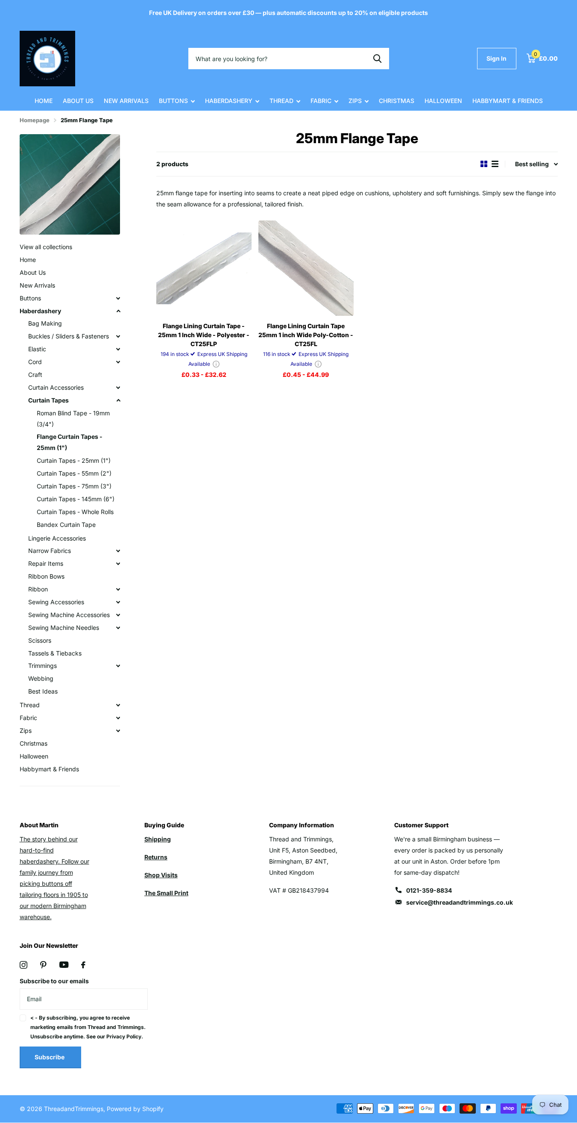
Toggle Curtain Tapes (118, 400)
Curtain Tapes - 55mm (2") (74, 473)
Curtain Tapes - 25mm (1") (74, 460)
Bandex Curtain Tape (66, 524)
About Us (78, 100)
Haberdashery (228, 100)
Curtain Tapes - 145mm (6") (75, 499)
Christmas (396, 100)
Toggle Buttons (118, 298)
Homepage (35, 120)
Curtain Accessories (56, 387)
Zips (355, 100)
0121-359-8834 (429, 890)
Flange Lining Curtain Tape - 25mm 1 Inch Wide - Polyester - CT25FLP (203, 334)
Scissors (39, 640)
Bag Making (45, 323)
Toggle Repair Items (118, 563)
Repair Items (45, 563)
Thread (281, 100)
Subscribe (50, 1057)
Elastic (37, 349)
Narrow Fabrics (49, 550)
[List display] (495, 164)
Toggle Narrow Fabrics (118, 550)
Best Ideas (43, 691)
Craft (35, 374)
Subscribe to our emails (54, 981)
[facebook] (83, 964)
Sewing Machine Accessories (69, 614)
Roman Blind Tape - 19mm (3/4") (73, 418)
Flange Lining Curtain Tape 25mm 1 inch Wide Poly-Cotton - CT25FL (305, 334)
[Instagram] (23, 965)
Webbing (40, 678)
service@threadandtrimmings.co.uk (459, 902)
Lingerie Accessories (57, 538)
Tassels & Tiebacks (55, 653)
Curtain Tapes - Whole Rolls (75, 511)
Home (44, 100)
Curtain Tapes (48, 400)
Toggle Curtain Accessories (118, 387)
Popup (216, 364)
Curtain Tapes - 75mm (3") (74, 486)
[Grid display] (483, 164)
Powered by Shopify (135, 1108)
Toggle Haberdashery (118, 311)
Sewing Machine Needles (63, 627)
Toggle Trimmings (118, 665)
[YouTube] (63, 964)
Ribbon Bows (46, 576)
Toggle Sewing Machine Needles (118, 627)
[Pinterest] (43, 965)
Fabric (320, 100)
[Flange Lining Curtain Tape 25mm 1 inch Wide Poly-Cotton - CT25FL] (306, 268)
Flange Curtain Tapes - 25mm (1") (70, 442)
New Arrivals (126, 100)
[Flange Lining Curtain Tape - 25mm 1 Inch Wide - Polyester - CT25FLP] (204, 268)
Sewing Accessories (56, 602)
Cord (35, 361)
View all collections (46, 246)
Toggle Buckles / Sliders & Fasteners (118, 336)
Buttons (173, 100)
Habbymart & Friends (507, 100)
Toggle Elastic (118, 349)
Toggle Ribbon (118, 589)
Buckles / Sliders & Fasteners (68, 336)
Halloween (443, 100)
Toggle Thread (118, 705)
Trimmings (42, 665)
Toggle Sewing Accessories (118, 602)
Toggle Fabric (118, 717)
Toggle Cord (118, 361)
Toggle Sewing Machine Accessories (118, 614)
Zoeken (377, 58)
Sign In (496, 58)
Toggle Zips (118, 730)
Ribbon (38, 589)
